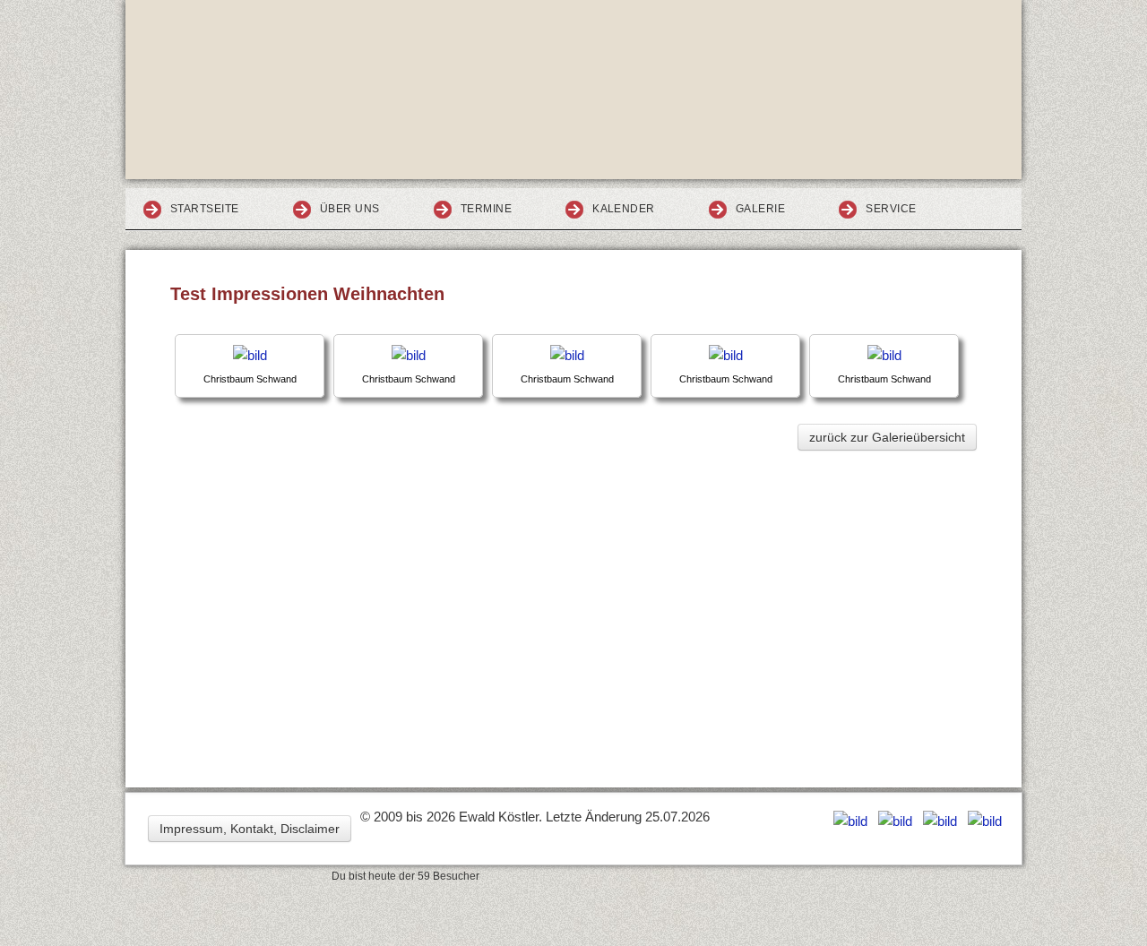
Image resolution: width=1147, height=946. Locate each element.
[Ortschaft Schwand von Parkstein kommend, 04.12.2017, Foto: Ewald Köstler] (250, 355)
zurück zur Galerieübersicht (887, 437)
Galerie (760, 208)
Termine (486, 208)
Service (891, 208)
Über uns (350, 208)
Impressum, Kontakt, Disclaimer (250, 828)
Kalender (623, 208)
